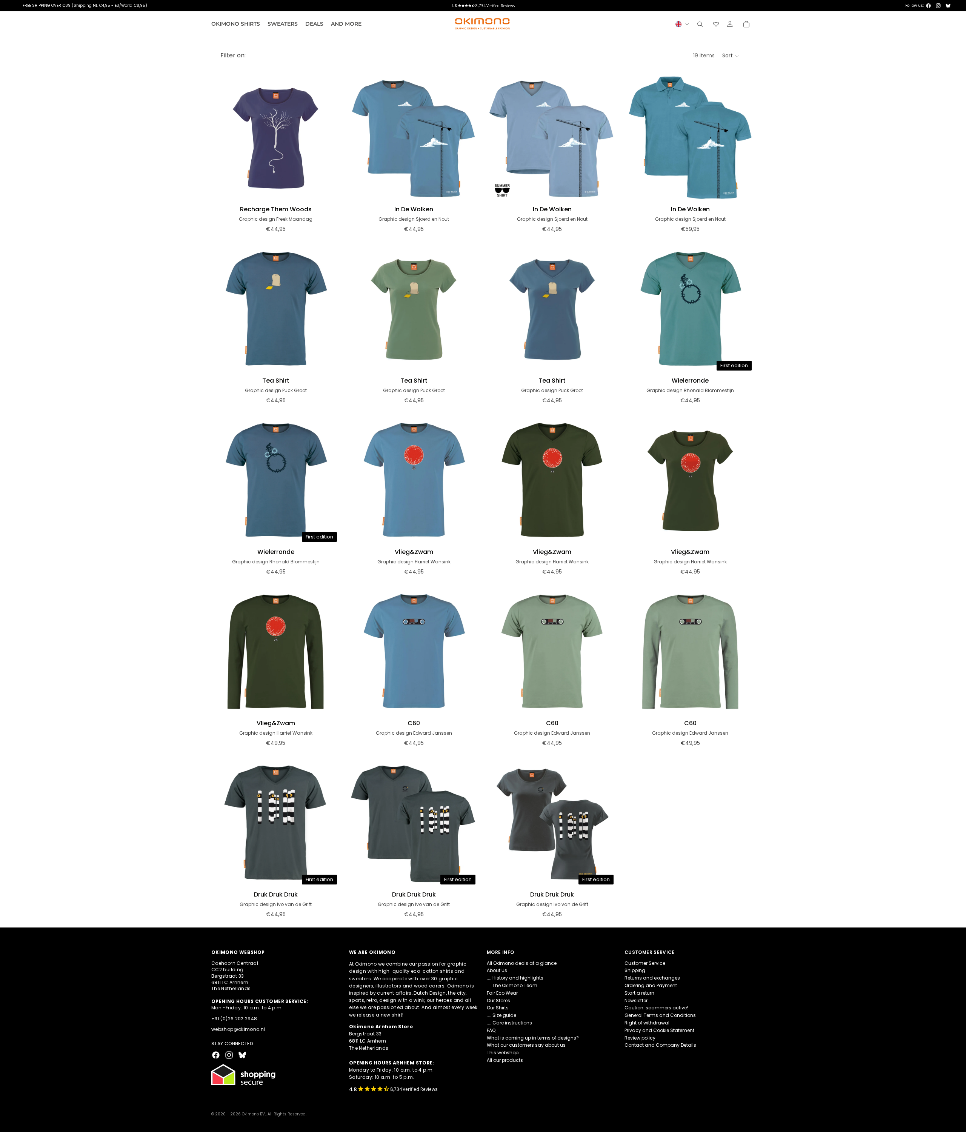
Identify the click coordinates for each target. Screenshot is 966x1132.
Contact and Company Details (660, 1045)
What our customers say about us (526, 1045)
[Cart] (746, 24)
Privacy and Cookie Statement (659, 1030)
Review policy (640, 1038)
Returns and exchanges (652, 978)
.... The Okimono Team (512, 985)
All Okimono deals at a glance (522, 963)
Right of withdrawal (647, 1023)
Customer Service (645, 963)
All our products (505, 1060)
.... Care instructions (509, 1023)
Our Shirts (498, 1008)
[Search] (700, 24)
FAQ (491, 1030)
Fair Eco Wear (502, 993)
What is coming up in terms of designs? (533, 1038)
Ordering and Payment (651, 985)
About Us (497, 970)
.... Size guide (501, 1015)
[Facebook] (928, 5)
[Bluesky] (948, 5)
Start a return (639, 993)
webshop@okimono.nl (238, 1029)
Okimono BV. (254, 1114)
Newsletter (636, 1000)
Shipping (635, 970)
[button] (731, 56)
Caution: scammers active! (656, 1008)
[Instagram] (938, 5)
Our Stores (498, 1000)
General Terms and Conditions (660, 1015)
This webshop (502, 1052)
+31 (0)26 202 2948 (234, 1018)
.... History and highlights (515, 978)
